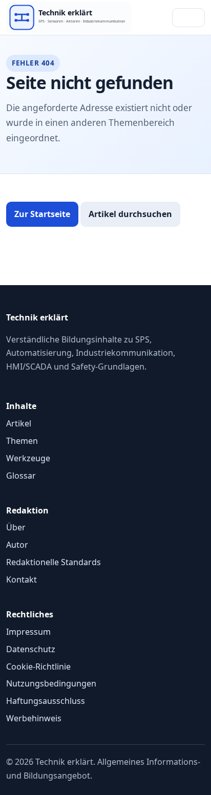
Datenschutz (30, 649)
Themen (22, 440)
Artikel (18, 423)
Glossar (21, 475)
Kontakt (21, 579)
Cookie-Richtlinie (38, 666)
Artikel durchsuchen (130, 214)
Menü (188, 18)
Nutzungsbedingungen (51, 683)
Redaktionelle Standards (53, 562)
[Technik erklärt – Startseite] (69, 17)
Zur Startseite (42, 214)
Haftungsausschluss (45, 700)
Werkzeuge (28, 458)
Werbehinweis (33, 718)
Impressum (28, 631)
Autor (17, 544)
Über (16, 527)
